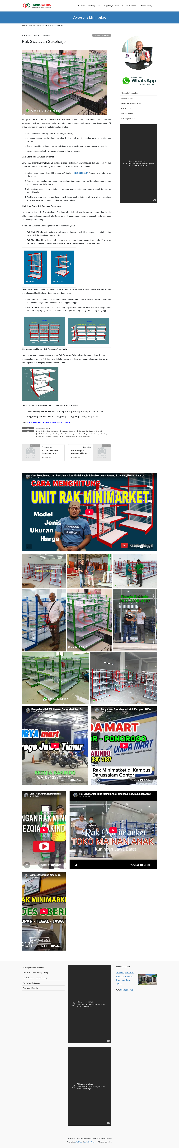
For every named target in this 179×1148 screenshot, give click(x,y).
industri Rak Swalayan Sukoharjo (49, 434)
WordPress (78, 1142)
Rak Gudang (126, 108)
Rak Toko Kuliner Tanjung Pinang (35, 973)
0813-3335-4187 (81, 173)
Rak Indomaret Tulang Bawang (35, 978)
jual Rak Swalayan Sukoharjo (73, 434)
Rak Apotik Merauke (30, 988)
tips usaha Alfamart (68, 437)
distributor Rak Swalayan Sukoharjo (91, 431)
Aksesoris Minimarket (101, 35)
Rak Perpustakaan (128, 119)
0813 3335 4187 (127, 990)
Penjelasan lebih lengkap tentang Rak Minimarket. (49, 422)
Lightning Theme (89, 1142)
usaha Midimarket (84, 437)
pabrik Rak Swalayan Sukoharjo (97, 434)
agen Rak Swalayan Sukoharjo (48, 431)
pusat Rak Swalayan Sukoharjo (48, 437)
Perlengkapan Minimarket (131, 103)
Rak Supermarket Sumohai (33, 968)
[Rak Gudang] (31, 450)
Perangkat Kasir (127, 98)
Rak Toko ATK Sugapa (31, 983)
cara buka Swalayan (68, 431)
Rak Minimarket (127, 114)
